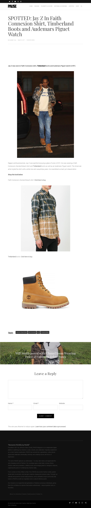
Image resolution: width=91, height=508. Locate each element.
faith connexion (32, 332)
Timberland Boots (45, 332)
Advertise (18, 494)
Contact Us (39, 494)
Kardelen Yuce (13, 40)
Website (62, 403)
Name (10, 403)
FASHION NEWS (30, 40)
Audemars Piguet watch (21, 332)
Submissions (31, 494)
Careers (24, 494)
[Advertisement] (29, 57)
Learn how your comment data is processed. (50, 426)
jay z (38, 332)
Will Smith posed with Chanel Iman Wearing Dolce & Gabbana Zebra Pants (45, 353)
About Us (11, 494)
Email (36, 403)
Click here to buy (40, 180)
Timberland (41, 66)
